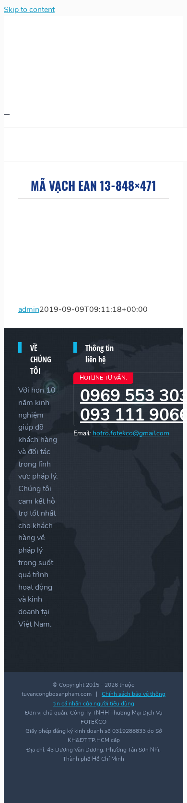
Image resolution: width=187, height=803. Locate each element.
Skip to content (29, 9)
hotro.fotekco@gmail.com (131, 433)
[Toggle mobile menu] (7, 111)
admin (28, 309)
